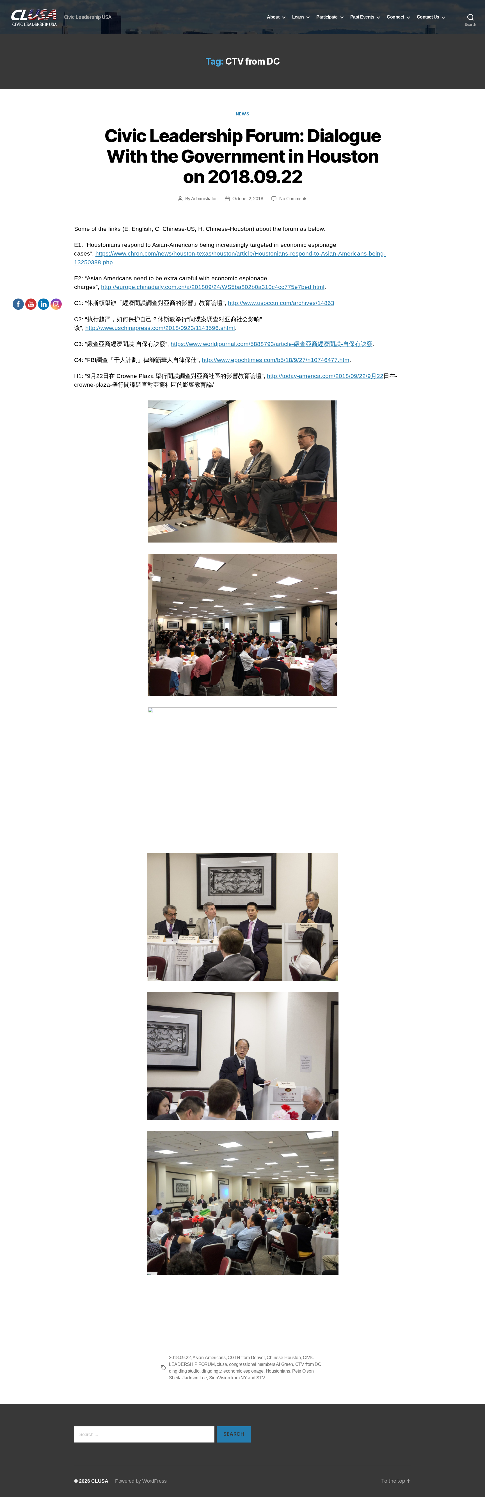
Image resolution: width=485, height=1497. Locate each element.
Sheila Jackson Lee (188, 1377)
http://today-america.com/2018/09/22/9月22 (325, 376)
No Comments (293, 198)
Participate (327, 17)
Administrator (204, 198)
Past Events (362, 17)
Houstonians (278, 1371)
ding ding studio (184, 1371)
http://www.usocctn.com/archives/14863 (281, 303)
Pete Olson (303, 1371)
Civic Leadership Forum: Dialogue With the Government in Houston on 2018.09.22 (242, 156)
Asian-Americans (209, 1357)
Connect (395, 17)
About (273, 17)
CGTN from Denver (246, 1357)
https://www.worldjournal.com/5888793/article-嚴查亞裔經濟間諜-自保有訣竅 (271, 344)
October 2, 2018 (247, 198)
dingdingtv (211, 1371)
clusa (222, 1364)
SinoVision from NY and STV (237, 1377)
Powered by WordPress (141, 1481)
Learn (298, 17)
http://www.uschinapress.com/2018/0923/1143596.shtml (160, 328)
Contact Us (428, 17)
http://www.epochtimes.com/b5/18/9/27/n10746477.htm (275, 360)
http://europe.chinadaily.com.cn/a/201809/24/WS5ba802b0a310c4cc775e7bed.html (212, 287)
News (242, 114)
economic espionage (243, 1371)
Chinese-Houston (284, 1357)
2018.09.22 (180, 1357)
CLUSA (99, 1481)
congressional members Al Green (261, 1364)
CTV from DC (308, 1364)
